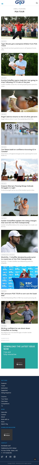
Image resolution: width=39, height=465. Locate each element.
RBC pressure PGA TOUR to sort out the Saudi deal (19, 294)
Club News (4, 401)
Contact (3, 414)
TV (2, 406)
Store (2, 422)
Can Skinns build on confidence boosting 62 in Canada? (18, 150)
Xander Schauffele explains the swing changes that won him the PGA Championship (19, 222)
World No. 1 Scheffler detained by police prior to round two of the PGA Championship (18, 258)
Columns (4, 396)
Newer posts (5, 340)
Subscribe (4, 412)
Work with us (5, 419)
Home (15, 9)
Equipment (4, 390)
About (3, 417)
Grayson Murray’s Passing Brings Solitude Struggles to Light (17, 187)
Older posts (5, 338)
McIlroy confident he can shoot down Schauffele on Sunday (15, 329)
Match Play (4, 424)
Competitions (5, 404)
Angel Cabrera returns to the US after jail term (19, 117)
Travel (3, 386)
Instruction (4, 388)
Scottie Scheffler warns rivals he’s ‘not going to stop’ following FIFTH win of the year (19, 81)
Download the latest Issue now (19, 347)
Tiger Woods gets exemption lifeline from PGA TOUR (19, 45)
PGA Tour (4, 41)
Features (4, 383)
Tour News (4, 399)
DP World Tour (5, 254)
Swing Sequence (6, 393)
